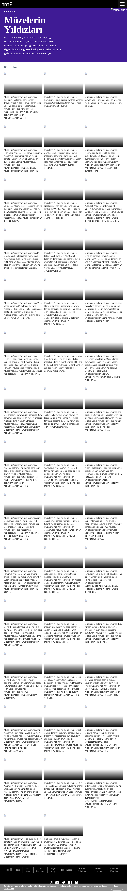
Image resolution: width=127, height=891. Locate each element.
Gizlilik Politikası (98, 870)
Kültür (9, 11)
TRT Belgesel (40, 870)
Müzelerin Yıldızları (25, 24)
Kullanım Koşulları (114, 870)
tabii (18, 869)
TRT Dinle (28, 870)
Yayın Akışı (53, 870)
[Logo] (8, 869)
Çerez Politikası (82, 870)
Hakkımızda (66, 869)
